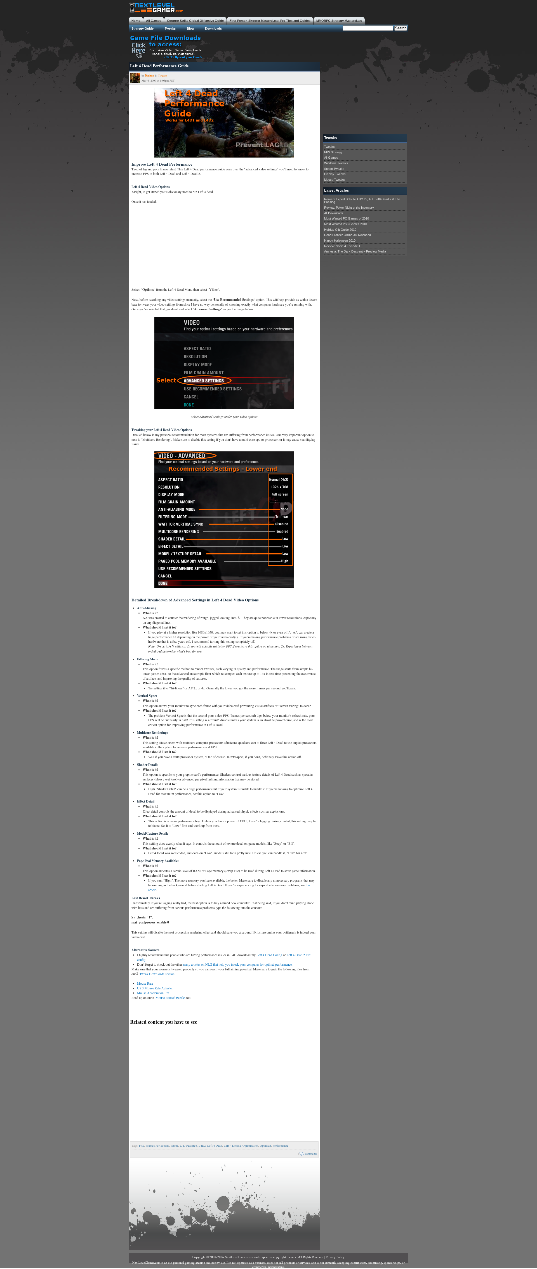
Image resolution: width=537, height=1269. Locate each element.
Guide (174, 1145)
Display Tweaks (335, 174)
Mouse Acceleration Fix (153, 993)
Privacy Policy (335, 1257)
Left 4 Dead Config (269, 955)
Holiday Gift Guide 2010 (340, 229)
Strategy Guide (142, 28)
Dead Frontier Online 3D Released (347, 235)
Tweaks (170, 28)
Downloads (213, 28)
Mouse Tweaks (334, 179)
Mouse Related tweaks (170, 997)
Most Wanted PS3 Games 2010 (345, 224)
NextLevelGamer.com (239, 1257)
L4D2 (202, 1145)
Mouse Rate (145, 983)
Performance (280, 1145)
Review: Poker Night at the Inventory (349, 207)
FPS (141, 1145)
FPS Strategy (333, 152)
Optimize (265, 1145)
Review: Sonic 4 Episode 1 (342, 246)
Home (135, 20)
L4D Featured (188, 1145)
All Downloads (333, 213)
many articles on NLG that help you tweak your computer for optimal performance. (238, 964)
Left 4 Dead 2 (232, 1145)
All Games (153, 20)
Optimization (250, 1145)
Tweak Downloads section (157, 974)
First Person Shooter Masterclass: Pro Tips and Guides (270, 20)
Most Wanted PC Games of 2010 (346, 218)
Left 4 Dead (214, 1145)
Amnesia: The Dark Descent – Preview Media (355, 251)
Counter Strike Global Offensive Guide (195, 20)
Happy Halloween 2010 (339, 240)
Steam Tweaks (334, 168)
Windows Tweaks (336, 163)
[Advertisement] (306, 46)
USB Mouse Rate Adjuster (155, 988)
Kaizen (149, 75)
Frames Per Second (157, 1145)
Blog (190, 28)
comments (311, 1154)
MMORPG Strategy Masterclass (339, 20)
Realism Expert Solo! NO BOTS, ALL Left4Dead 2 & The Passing (362, 200)
